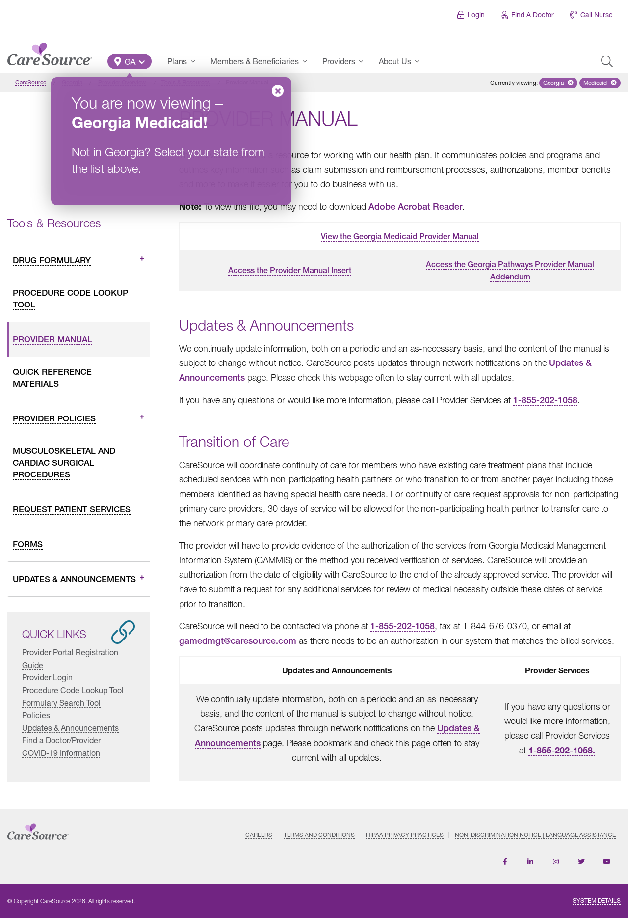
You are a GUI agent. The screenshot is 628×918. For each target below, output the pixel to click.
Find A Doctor (532, 14)
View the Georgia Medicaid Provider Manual (400, 236)
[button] (129, 61)
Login (476, 14)
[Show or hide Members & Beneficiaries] (307, 61)
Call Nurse (596, 14)
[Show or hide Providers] (364, 61)
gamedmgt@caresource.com (237, 641)
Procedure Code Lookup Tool (73, 690)
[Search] (607, 61)
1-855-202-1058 (545, 400)
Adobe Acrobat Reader (415, 206)
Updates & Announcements (70, 727)
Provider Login (47, 677)
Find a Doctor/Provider (61, 740)
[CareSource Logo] (49, 51)
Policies (36, 715)
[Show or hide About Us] (420, 61)
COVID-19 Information (61, 752)
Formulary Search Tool (61, 702)
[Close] (277, 91)
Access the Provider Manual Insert (289, 270)
